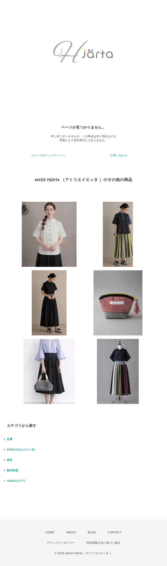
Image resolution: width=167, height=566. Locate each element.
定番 (10, 439)
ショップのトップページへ (48, 155)
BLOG (92, 532)
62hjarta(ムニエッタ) (21, 449)
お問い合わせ (118, 155)
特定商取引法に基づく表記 (103, 542)
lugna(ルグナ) (16, 480)
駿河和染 (12, 470)
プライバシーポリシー (61, 542)
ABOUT (71, 532)
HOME (50, 532)
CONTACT (115, 532)
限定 (10, 459)
